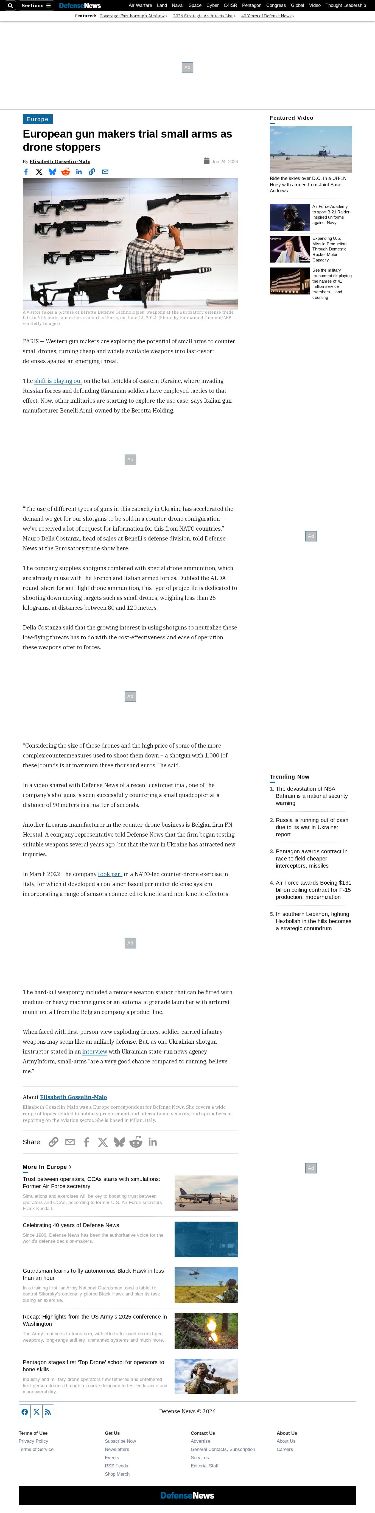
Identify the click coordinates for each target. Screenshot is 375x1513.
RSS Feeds (116, 1466)
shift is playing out (58, 380)
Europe (38, 119)
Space (195, 5)
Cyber (212, 5)
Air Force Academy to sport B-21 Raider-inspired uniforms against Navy (331, 214)
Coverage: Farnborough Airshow (132, 15)
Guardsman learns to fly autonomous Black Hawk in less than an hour (93, 1274)
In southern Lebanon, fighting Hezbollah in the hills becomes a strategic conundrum (314, 921)
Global (297, 5)
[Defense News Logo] (80, 5)
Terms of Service (36, 1449)
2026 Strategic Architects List (203, 15)
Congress (276, 5)
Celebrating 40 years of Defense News (71, 1225)
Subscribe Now (120, 1441)
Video (315, 5)
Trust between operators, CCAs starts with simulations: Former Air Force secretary (92, 1182)
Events (112, 1457)
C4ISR (230, 5)
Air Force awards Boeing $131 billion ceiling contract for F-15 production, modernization (313, 890)
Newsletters (117, 1449)
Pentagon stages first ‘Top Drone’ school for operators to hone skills (93, 1365)
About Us (286, 1441)
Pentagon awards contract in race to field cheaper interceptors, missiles (312, 858)
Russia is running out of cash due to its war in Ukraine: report (312, 827)
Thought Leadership (346, 5)
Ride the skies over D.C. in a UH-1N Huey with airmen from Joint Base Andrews (308, 184)
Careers (285, 1449)
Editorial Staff (205, 1466)
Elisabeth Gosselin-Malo (60, 161)
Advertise (200, 1441)
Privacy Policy (33, 1441)
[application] (311, 149)
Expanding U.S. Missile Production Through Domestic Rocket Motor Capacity (329, 249)
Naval (178, 5)
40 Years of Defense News (266, 15)
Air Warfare (140, 5)
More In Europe (45, 1167)
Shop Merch (117, 1474)
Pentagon (251, 5)
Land (162, 5)
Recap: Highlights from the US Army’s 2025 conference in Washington (95, 1320)
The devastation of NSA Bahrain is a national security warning (312, 796)
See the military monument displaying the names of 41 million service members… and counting (332, 283)
